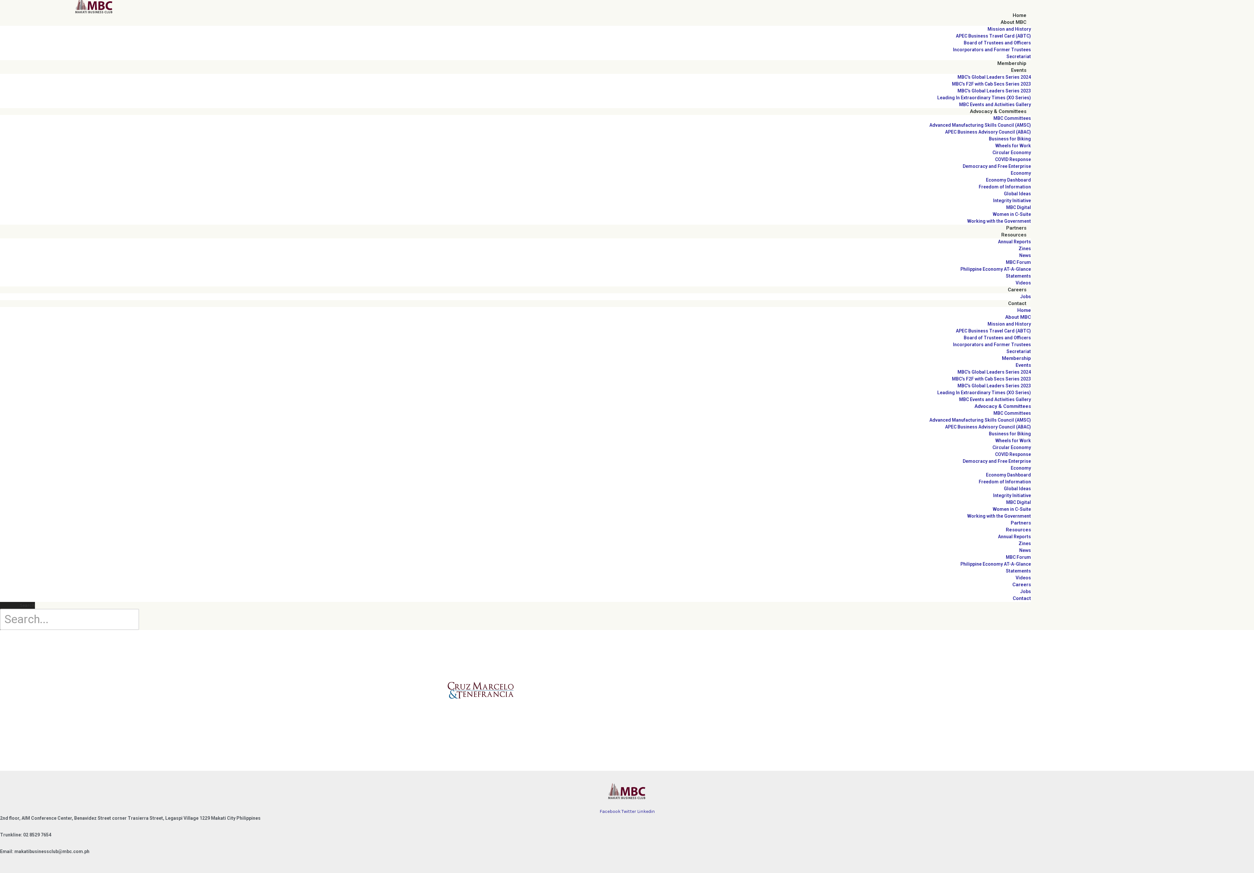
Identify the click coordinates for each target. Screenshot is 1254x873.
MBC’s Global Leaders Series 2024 (994, 77)
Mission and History (1009, 29)
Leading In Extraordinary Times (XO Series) (984, 97)
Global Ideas (1017, 193)
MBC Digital (1018, 207)
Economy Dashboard (1008, 180)
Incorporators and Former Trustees (992, 49)
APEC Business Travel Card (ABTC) (993, 36)
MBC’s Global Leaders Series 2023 (994, 90)
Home (1019, 15)
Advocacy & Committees (998, 111)
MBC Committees (1012, 118)
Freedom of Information (1005, 186)
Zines (1025, 248)
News (1025, 255)
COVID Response (1013, 159)
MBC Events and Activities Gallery (995, 104)
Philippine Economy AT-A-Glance (995, 269)
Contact (1017, 303)
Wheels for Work (1013, 145)
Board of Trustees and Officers (997, 42)
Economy (1021, 173)
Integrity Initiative (1012, 200)
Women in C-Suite (1012, 214)
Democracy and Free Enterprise (997, 166)
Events (1018, 70)
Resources (1013, 235)
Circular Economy (1011, 152)
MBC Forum (1018, 262)
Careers (1017, 290)
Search (27, 605)
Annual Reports (1014, 241)
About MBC (1013, 22)
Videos (1023, 282)
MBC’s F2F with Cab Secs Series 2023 (991, 84)
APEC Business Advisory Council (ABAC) (988, 132)
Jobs (1025, 296)
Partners (1016, 228)
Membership (1011, 63)
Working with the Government (999, 221)
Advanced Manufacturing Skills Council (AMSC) (980, 125)
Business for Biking (1010, 138)
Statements (1018, 276)
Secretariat (1018, 56)
